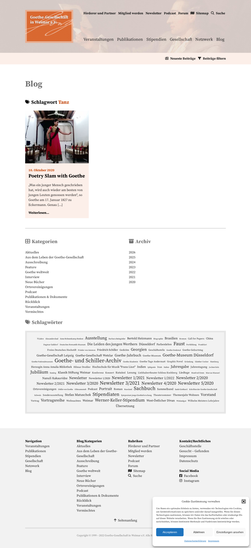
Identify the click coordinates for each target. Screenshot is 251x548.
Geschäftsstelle (156, 350)
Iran (159, 367)
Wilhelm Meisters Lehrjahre (203, 400)
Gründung (188, 361)
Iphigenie (152, 367)
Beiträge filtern (214, 58)
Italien (166, 367)
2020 (132, 282)
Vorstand (208, 394)
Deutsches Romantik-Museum (73, 344)
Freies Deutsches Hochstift (61, 350)
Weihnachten (73, 400)
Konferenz (98, 372)
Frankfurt (202, 344)
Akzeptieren (170, 532)
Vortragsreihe (53, 400)
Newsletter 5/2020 (196, 383)
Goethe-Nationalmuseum (42, 361)
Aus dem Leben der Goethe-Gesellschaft (54, 257)
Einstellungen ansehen (229, 532)
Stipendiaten (106, 394)
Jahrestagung (199, 367)
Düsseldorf (147, 344)
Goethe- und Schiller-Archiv (88, 360)
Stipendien (156, 39)
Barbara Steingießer (117, 339)
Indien (141, 367)
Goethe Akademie (130, 361)
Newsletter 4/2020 (158, 383)
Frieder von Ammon (86, 350)
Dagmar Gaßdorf (50, 344)
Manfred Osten (197, 373)
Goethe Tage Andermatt (152, 361)
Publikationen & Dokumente (46, 297)
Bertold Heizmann (139, 338)
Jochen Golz (214, 367)
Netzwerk (204, 39)
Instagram (191, 481)
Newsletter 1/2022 (160, 378)
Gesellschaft (181, 39)
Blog (220, 39)
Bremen (182, 339)
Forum (183, 13)
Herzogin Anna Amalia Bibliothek (51, 367)
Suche (220, 13)
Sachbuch (144, 388)
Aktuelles (32, 252)
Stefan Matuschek (78, 395)
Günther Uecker (202, 361)
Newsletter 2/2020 (192, 377)
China (209, 338)
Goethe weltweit (37, 272)
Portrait (105, 388)
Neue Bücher (34, 282)
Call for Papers (196, 338)
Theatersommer (162, 395)
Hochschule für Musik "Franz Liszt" (113, 367)
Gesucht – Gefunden (194, 451)
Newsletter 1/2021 (128, 377)
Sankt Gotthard (181, 389)
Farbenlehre (164, 344)
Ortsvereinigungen (39, 287)
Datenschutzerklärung (195, 541)
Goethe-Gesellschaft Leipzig (55, 356)
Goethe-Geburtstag (192, 350)
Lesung (131, 372)
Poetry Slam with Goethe (56, 176)
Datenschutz (188, 461)
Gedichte (124, 350)
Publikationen (130, 39)
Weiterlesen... (38, 213)
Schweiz (37, 395)
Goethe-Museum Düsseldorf (188, 355)
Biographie (158, 339)
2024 (132, 262)
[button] (243, 501)
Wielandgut (181, 401)
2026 (132, 252)
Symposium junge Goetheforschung (136, 395)
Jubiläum (39, 372)
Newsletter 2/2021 (51, 384)
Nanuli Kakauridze (54, 378)
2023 (132, 267)
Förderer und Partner (99, 13)
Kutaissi (121, 372)
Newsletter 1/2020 (99, 378)
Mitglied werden (130, 13)
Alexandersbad (51, 339)
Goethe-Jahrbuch (128, 355)
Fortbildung (191, 344)
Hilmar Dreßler (82, 367)
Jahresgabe (180, 366)
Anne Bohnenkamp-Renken (71, 339)
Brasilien (171, 338)
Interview (32, 277)
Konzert (109, 372)
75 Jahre (40, 339)
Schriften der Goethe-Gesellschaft (203, 389)
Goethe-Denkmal (173, 350)
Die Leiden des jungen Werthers (112, 344)
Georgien (139, 349)
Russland (128, 389)
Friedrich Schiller (107, 350)
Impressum (213, 541)
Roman (118, 389)
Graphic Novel (175, 361)
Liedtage (184, 372)
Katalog (53, 373)
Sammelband (165, 389)
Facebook (191, 476)
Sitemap (202, 13)
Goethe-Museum (152, 355)
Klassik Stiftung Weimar (74, 373)
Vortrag (35, 400)
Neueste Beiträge (183, 58)
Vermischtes (34, 312)
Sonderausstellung (53, 395)
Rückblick (32, 302)
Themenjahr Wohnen (186, 395)
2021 (132, 277)
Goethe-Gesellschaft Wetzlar (94, 356)
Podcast (170, 13)
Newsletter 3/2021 (120, 383)
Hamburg (214, 361)
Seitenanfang (127, 520)
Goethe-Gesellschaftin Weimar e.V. (49, 20)
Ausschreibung (36, 262)
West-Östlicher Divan (160, 401)
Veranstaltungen (98, 39)
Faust (179, 343)
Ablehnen (199, 532)
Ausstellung (96, 338)
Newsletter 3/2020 (82, 383)
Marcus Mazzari (213, 373)
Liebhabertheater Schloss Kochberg (157, 372)
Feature (30, 267)
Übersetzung (125, 406)
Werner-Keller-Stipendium (120, 400)
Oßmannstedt (80, 389)
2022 (132, 272)
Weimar (88, 401)
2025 (132, 257)
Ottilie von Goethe (65, 389)
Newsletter (154, 13)
